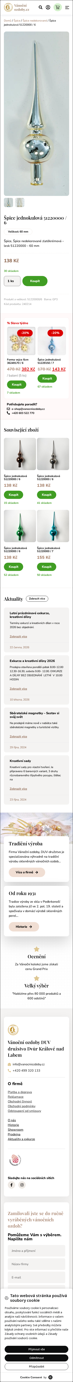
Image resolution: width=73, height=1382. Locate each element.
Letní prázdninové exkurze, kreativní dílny (30, 615)
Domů (7, 21)
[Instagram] (22, 1185)
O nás (12, 1120)
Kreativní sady (20, 761)
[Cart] (58, 7)
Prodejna (14, 1134)
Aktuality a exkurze (21, 1139)
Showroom (15, 1130)
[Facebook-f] (11, 1185)
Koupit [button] (16, 384)
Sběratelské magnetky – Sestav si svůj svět (34, 715)
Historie (13, 1125)
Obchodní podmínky (21, 1106)
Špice (17, 21)
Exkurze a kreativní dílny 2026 (32, 661)
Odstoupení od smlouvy (24, 1111)
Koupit (35, 281)
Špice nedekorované (35, 21)
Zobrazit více (18, 636)
